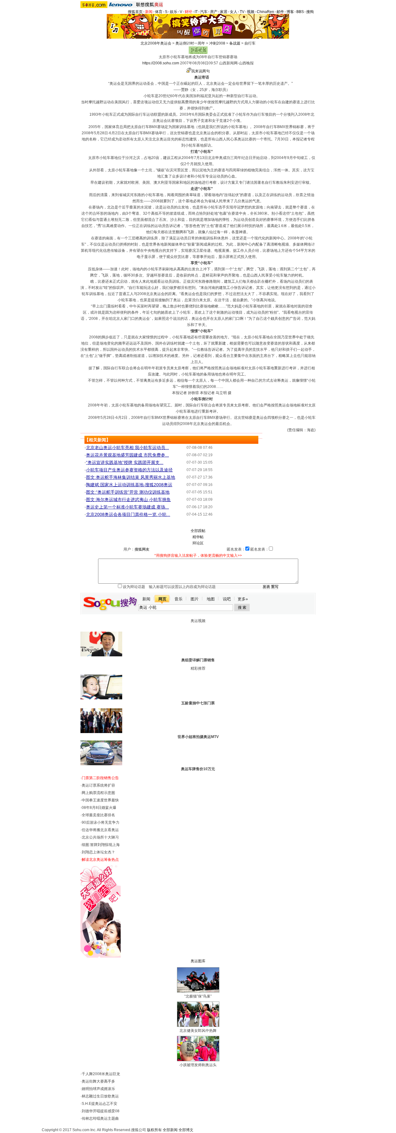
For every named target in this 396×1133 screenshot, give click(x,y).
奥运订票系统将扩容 (98, 785)
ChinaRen (265, 12)
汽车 (204, 12)
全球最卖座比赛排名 (98, 815)
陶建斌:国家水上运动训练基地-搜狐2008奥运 (129, 484)
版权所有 (154, 1130)
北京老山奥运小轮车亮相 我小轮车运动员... (127, 447)
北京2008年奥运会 (155, 43)
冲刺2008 (217, 43)
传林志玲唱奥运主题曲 (100, 1118)
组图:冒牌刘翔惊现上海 (101, 845)
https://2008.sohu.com (160, 63)
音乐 (178, 599)
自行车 (250, 43)
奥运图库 (198, 961)
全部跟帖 (198, 531)
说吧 (227, 599)
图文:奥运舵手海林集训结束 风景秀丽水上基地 (130, 477)
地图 (211, 599)
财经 (188, 12)
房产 (213, 12)
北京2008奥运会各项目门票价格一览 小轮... (128, 514)
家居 (223, 12)
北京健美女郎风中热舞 (198, 1030)
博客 (290, 12)
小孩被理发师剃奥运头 (198, 1065)
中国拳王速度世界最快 (100, 800)
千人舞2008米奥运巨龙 (101, 1074)
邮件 (280, 12)
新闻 (149, 12)
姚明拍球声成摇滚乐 (98, 1089)
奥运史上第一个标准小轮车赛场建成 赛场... (127, 506)
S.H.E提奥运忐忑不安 (99, 1103)
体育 (158, 12)
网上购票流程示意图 (98, 793)
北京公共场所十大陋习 (100, 837)
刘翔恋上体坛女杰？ (98, 852)
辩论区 (198, 543)
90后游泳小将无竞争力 (100, 822)
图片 (195, 599)
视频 (250, 12)
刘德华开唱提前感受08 (100, 1111)
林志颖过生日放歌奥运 (100, 1096)
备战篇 (234, 43)
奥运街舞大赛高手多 (98, 1081)
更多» (243, 599)
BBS (300, 12)
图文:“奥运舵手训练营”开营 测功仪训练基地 (128, 492)
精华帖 (198, 537)
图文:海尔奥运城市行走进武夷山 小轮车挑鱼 (128, 499)
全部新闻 (170, 1130)
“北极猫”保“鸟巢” (198, 996)
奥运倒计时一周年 (190, 43)
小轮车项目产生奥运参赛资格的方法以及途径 (129, 469)
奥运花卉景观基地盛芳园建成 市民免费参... (127, 455)
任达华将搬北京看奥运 (100, 830)
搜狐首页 (135, 12)
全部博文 (186, 1130)
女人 (233, 12)
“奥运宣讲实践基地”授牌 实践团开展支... (124, 462)
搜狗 (310, 12)
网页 (162, 599)
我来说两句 (200, 71)
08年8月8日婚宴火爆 (99, 807)
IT (196, 12)
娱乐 (173, 12)
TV (242, 12)
